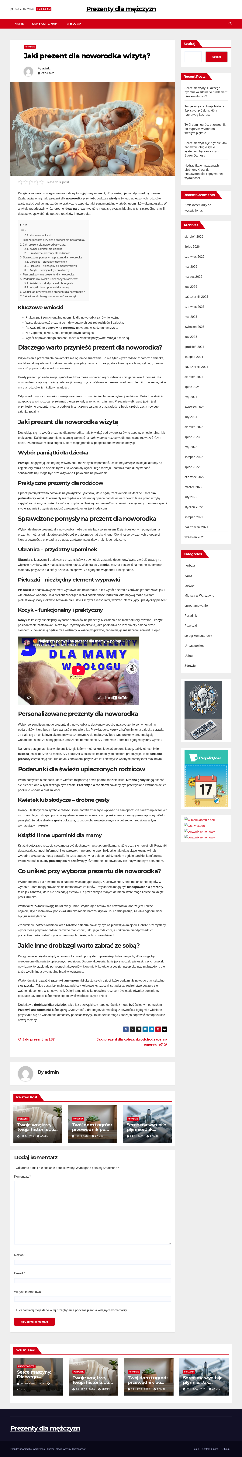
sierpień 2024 (194, 376)
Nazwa (20, 1255)
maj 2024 (191, 397)
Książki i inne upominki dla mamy (49, 287)
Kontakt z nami (45, 23)
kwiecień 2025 (195, 326)
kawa (188, 575)
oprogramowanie (196, 605)
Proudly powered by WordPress (28, 1449)
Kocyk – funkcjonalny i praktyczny (49, 270)
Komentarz (22, 1176)
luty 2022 (191, 497)
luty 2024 (191, 417)
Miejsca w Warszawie (199, 595)
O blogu (74, 23)
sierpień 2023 (194, 427)
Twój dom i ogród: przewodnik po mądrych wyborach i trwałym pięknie (205, 129)
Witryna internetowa (27, 1291)
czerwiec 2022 (195, 477)
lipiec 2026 (192, 246)
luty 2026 (191, 286)
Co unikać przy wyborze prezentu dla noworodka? (54, 291)
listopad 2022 (194, 457)
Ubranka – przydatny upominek (48, 261)
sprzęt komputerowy (198, 635)
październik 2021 (196, 527)
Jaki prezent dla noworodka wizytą (44, 244)
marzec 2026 (193, 276)
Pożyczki (191, 625)
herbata (190, 565)
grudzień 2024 (194, 346)
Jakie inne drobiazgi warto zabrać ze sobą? (49, 296)
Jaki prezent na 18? (38, 1039)
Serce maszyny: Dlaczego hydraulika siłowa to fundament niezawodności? (206, 92)
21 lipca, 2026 (196, 1389)
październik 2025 (196, 296)
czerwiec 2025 (195, 306)
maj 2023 (191, 447)
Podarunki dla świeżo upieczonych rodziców (50, 279)
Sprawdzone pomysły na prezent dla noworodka (52, 257)
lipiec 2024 (192, 386)
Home (19, 23)
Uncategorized (195, 645)
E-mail (19, 1273)
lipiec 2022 (192, 467)
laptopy (190, 585)
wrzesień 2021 (195, 537)
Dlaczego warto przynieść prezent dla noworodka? (54, 239)
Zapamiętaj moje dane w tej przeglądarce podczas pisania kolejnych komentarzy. (73, 1310)
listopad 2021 (194, 517)
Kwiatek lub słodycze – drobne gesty (51, 283)
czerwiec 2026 (195, 256)
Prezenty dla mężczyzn (121, 9)
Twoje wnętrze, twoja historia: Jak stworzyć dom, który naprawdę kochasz (205, 110)
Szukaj (189, 44)
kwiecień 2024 (195, 407)
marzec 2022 (193, 487)
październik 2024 (196, 366)
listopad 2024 (194, 356)
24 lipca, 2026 (86, 1389)
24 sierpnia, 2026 (33, 1383)
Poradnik (30, 47)
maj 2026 (191, 266)
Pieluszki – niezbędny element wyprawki (53, 265)
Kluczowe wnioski (40, 235)
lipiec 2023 (192, 437)
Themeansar (78, 1449)
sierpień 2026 (194, 236)
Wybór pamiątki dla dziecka (45, 248)
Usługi (189, 655)
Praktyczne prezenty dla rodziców (49, 253)
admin (46, 68)
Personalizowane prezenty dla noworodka (48, 274)
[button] (230, 23)
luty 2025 (191, 336)
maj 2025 (191, 316)
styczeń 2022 (194, 507)
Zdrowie (190, 665)
